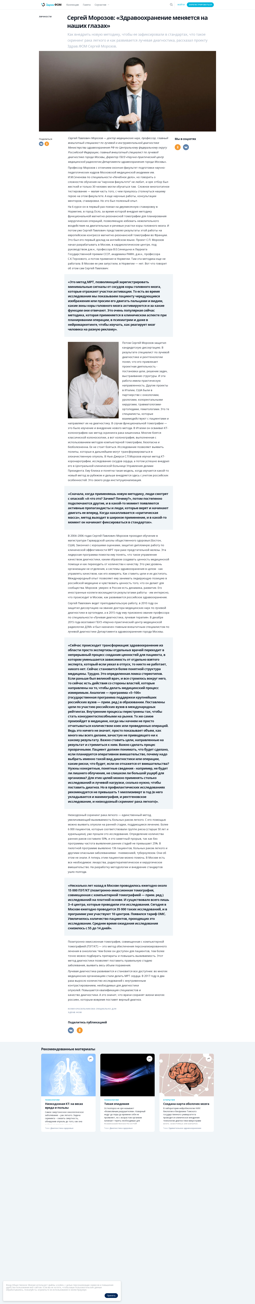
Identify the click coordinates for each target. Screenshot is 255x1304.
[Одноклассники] (47, 144)
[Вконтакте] (41, 144)
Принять (111, 1295)
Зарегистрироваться (200, 4)
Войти (181, 4)
